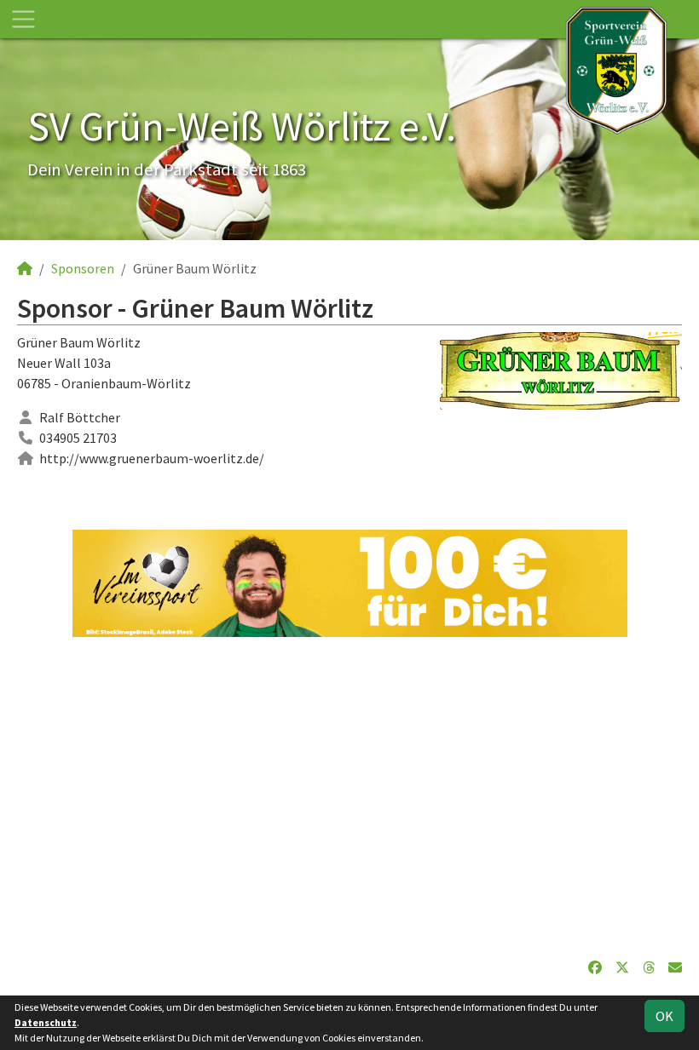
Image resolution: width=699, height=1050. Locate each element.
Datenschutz (45, 1022)
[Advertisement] (349, 797)
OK (664, 1015)
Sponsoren (82, 268)
